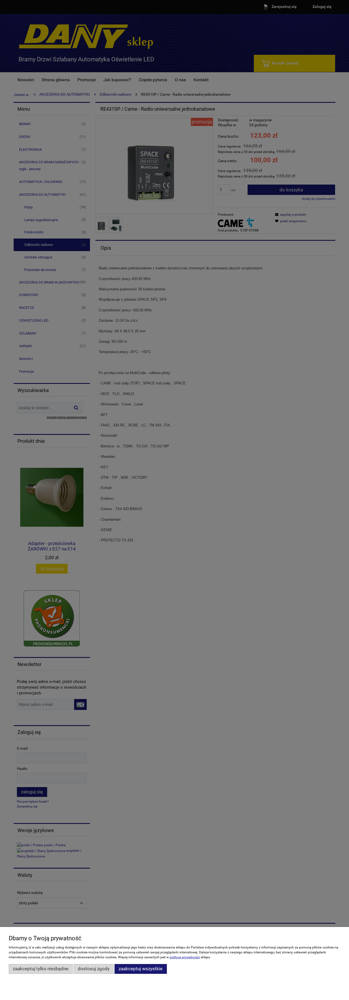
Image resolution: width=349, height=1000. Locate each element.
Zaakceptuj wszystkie (141, 968)
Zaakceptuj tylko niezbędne (40, 968)
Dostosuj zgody (94, 968)
